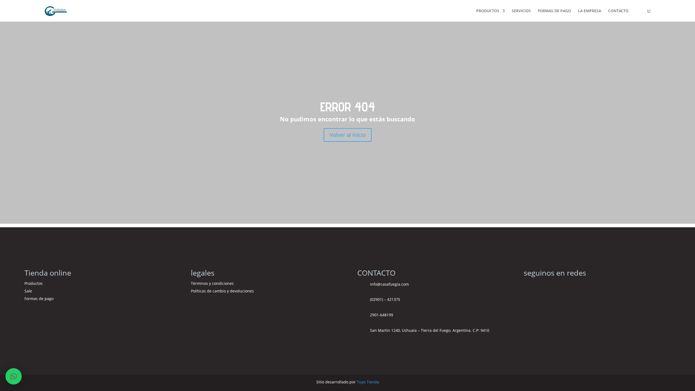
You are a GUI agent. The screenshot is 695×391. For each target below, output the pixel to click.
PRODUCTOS (487, 11)
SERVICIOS (521, 11)
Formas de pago (38, 298)
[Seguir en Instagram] (528, 286)
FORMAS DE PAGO (554, 11)
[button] (13, 376)
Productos (33, 283)
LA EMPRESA (589, 11)
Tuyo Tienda (368, 381)
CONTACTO (618, 11)
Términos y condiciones (213, 283)
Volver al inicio (348, 134)
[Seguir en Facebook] (539, 286)
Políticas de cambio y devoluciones (222, 291)
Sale (28, 291)
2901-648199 (381, 314)
